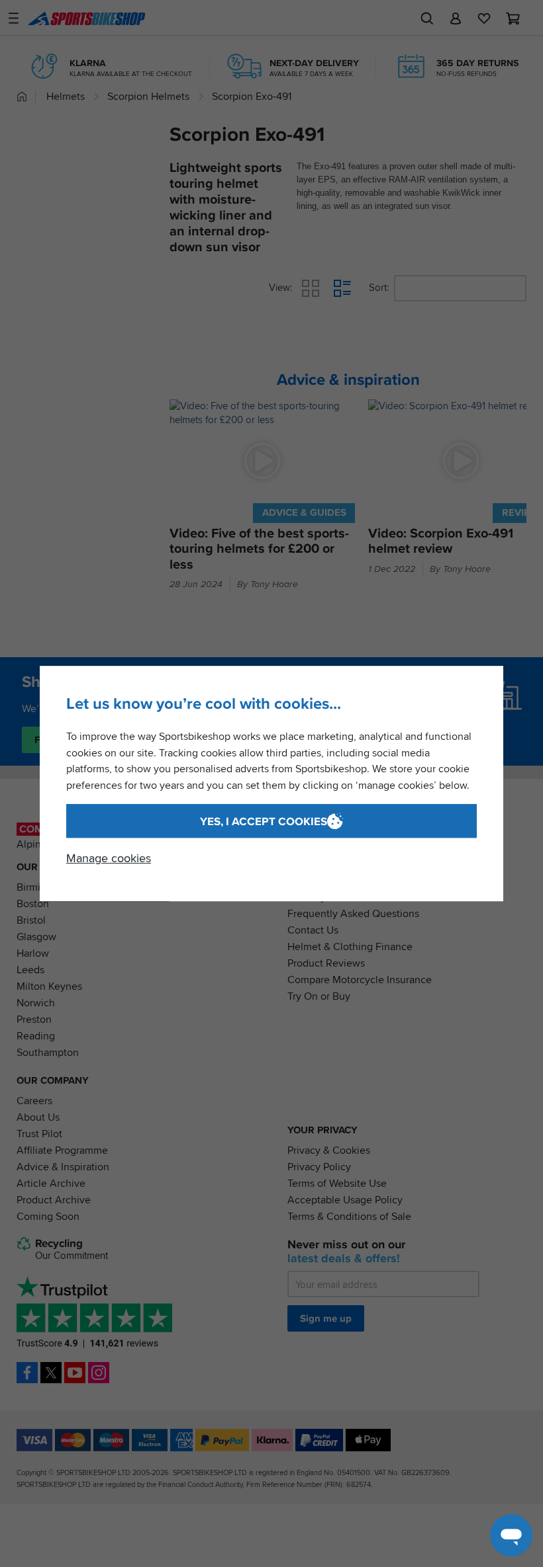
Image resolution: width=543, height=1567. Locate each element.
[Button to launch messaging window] (511, 1535)
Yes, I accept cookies (263, 821)
